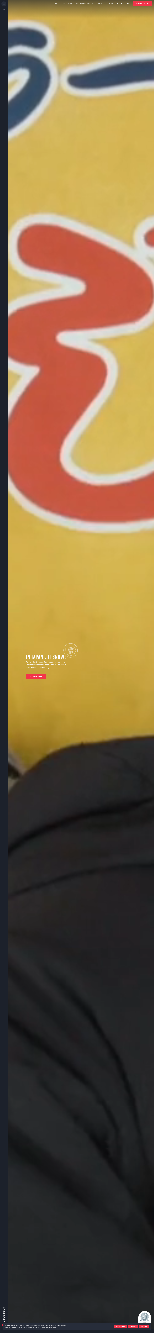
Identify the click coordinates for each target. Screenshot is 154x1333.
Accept (133, 1326)
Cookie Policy (41, 1327)
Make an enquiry (142, 3)
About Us (101, 3)
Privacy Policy (31, 1327)
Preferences (120, 1326)
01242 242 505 (124, 3)
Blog (111, 3)
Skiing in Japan (66, 3)
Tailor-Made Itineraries (85, 3)
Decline (144, 1326)
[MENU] (3, 3)
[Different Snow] (56, 3)
